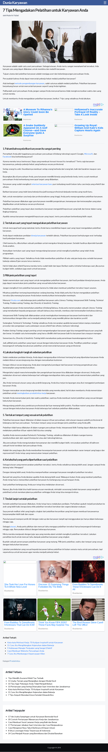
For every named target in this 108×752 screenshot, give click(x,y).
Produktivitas (15, 661)
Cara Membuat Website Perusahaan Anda (25, 651)
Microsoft (88, 154)
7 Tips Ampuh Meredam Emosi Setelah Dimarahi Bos (31, 695)
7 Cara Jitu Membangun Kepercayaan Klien (26, 653)
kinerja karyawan (38, 235)
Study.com (15, 300)
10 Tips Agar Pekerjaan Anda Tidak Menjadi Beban (30, 684)
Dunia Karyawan (15, 2)
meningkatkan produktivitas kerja (31, 393)
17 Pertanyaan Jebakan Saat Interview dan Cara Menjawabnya (35, 725)
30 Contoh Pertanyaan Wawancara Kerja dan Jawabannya (33, 719)
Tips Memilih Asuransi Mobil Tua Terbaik (25, 678)
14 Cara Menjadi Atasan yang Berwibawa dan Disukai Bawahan (35, 733)
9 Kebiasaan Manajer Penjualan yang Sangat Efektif (29, 648)
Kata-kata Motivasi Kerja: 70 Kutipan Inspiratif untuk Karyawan (35, 642)
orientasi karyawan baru (42, 184)
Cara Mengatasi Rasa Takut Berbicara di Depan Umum (31, 728)
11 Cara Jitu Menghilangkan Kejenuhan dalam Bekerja (30, 645)
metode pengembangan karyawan (29, 83)
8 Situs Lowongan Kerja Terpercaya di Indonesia (29, 730)
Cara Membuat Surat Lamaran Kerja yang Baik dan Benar (32, 722)
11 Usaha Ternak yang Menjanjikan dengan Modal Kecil (32, 681)
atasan (13, 526)
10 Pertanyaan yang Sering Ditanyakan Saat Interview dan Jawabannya (39, 686)
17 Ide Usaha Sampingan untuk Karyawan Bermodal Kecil (33, 716)
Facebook (7, 156)
